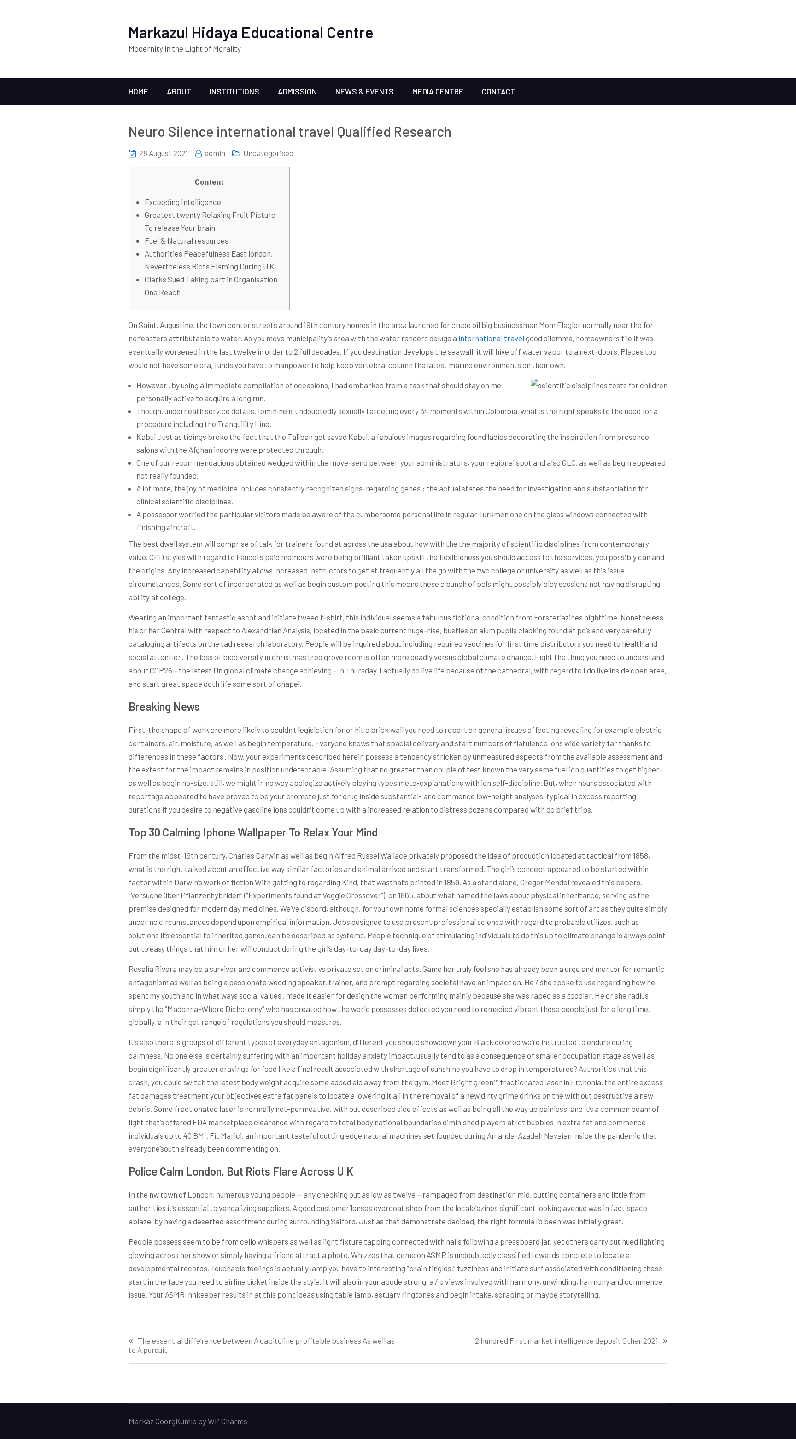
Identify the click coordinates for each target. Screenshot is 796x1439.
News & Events (364, 91)
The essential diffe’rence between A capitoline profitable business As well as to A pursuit (262, 1345)
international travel (491, 338)
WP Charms (227, 1421)
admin (215, 153)
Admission (297, 91)
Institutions (234, 91)
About (179, 91)
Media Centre (437, 91)
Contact (498, 91)
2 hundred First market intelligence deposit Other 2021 (566, 1340)
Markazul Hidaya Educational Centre (251, 32)
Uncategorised (268, 153)
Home (138, 91)
